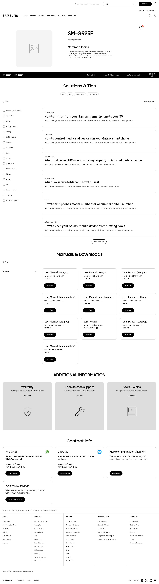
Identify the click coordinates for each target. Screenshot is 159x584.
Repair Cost (70, 546)
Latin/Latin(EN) (7, 580)
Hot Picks (6, 528)
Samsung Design (135, 543)
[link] (141, 28)
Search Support (71, 528)
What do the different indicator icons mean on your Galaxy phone (90, 56)
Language (6, 271)
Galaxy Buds (38, 532)
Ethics (132, 539)
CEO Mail (69, 561)
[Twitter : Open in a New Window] (146, 580)
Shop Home (6, 521)
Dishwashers (38, 550)
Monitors (37, 561)
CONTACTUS (152, 75)
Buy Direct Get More (9, 525)
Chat (67, 550)
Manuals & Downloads (111, 75)
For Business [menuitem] (150, 11)
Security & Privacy (104, 525)
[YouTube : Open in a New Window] (155, 580)
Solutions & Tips (91, 75)
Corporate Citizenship (105, 536)
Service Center (71, 536)
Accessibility (102, 528)
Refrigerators (38, 546)
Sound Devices (39, 543)
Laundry (37, 554)
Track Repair (70, 543)
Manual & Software (72, 525)
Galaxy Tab (38, 525)
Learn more (27, 396)
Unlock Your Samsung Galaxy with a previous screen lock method (90, 52)
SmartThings (7, 536)
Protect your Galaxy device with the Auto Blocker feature (87, 54)
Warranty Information (75, 40)
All (63, 94)
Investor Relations (136, 536)
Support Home (71, 521)
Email (68, 557)
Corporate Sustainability (106, 539)
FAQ (70, 94)
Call (67, 554)
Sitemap (36, 580)
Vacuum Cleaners (40, 557)
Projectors (37, 539)
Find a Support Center (15, 499)
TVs (35, 536)
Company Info (134, 521)
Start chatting (13, 473)
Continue (145, 4)
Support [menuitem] (141, 11)
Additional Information (133, 75)
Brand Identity (134, 528)
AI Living (5, 532)
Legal (28, 580)
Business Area (134, 525)
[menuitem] (25, 15)
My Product (70, 539)
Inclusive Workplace (104, 532)
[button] (99, 117)
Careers (132, 532)
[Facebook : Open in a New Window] (142, 580)
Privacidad (21, 580)
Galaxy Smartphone (40, 521)
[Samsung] (10, 15)
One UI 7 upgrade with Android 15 (80, 58)
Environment (102, 521)
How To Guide (80, 94)
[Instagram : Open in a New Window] (150, 580)
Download (50, 285)
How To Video (93, 94)
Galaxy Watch (38, 528)
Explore (5, 543)
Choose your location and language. (87, 4)
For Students (7, 539)
